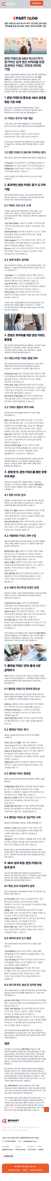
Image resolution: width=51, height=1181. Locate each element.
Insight (40, 1149)
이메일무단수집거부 (36, 1170)
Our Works (32, 1149)
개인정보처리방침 (14, 1170)
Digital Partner (7, 1149)
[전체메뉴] (47, 4)
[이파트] (9, 4)
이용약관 (25, 1170)
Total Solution (20, 1149)
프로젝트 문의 (12, 1108)
